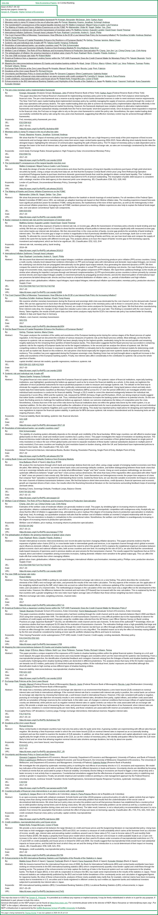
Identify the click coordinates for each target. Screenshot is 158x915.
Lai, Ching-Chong (122, 51)
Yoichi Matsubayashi (88, 611)
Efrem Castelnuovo (84, 74)
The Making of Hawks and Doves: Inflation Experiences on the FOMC (35, 27)
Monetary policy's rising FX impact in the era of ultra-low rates (31, 22)
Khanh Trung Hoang (14, 38)
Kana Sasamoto (143, 81)
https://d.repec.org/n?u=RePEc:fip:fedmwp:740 (39, 720)
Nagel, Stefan (95, 27)
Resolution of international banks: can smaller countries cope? (32, 45)
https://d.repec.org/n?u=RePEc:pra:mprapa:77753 (41, 532)
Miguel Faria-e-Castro (95, 25)
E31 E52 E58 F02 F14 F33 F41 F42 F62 (37, 286)
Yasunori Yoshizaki (126, 81)
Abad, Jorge (84, 63)
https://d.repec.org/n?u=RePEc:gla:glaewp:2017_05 (42, 752)
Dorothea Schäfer (127, 35)
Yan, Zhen (106, 27)
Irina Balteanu (83, 48)
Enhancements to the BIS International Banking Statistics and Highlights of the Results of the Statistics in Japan (53, 81)
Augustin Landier (96, 30)
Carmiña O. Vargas (95, 76)
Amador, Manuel (58, 68)
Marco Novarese (119, 903)
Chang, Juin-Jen (106, 51)
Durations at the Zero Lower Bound (20, 71)
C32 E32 (23, 782)
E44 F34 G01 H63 (27, 492)
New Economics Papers (46, 3)
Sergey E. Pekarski (9, 12)
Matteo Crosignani (77, 25)
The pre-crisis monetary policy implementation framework (30, 20)
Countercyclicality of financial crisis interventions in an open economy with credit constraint (44, 76)
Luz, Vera (122, 63)
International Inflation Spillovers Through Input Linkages (29, 32)
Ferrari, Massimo (69, 22)
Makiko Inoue (111, 81)
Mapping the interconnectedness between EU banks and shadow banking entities (40, 63)
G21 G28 (23, 419)
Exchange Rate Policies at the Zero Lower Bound (26, 68)
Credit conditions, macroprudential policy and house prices (30, 79)
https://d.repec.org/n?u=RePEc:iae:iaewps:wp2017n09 (43, 788)
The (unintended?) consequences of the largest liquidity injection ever (35, 25)
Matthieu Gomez (81, 30)
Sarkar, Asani (97, 20)
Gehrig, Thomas (94, 40)
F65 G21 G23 (25, 672)
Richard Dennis (46, 71)
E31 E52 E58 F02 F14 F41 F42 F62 (35, 565)
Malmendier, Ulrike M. (78, 27)
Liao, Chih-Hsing (138, 51)
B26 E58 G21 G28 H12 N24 (31, 364)
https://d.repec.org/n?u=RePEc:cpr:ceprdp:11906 (40, 292)
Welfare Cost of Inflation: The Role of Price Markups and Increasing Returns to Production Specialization (50, 51)
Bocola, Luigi (86, 68)
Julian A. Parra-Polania (115, 76)
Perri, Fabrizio (99, 68)
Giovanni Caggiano (66, 74)
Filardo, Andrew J (108, 53)
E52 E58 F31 (25, 154)
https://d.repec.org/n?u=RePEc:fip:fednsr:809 (39, 129)
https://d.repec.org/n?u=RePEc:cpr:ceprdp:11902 (40, 217)
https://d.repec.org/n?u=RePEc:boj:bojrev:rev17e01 (41, 891)
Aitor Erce (94, 48)
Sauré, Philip (95, 32)
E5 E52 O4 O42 (26, 526)
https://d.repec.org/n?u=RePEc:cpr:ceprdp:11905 (40, 571)
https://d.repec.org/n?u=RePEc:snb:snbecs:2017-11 (41, 605)
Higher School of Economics (31, 12)
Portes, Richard (90, 650)
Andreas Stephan (143, 35)
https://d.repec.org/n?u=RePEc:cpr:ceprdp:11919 (40, 678)
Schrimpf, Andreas (102, 22)
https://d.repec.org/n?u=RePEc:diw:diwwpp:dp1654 (41, 326)
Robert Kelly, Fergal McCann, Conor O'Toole (78, 79)
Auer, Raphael (63, 32)
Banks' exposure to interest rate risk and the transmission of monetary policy (38, 30)
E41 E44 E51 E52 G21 (29, 638)
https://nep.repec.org (59, 903)
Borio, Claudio (94, 53)
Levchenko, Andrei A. (79, 32)
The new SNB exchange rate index (20, 56)
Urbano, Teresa (19, 66)
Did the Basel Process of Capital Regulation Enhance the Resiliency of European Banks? (44, 40)
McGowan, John (83, 20)
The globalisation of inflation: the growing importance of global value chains (38, 53)
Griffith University (67, 908)
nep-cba (5, 3)
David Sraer (110, 30)
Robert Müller (45, 56)
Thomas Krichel (30, 913)
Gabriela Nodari (101, 74)
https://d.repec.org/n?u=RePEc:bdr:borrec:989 (39, 819)
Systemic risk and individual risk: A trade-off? (24, 43)
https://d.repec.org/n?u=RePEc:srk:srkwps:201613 (41, 250)
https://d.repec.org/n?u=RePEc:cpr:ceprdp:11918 (40, 160)
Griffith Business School (47, 908)
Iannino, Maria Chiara (111, 40)
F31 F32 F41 (25, 714)
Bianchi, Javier (73, 68)
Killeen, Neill (111, 63)
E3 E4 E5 (23, 745)
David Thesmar (123, 30)
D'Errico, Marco (97, 63)
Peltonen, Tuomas (135, 63)
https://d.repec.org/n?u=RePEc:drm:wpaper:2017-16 (42, 425)
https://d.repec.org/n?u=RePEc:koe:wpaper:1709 (40, 644)
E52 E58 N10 (25, 123)
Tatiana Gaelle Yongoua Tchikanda (62, 43)
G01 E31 (23, 320)
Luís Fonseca (112, 25)
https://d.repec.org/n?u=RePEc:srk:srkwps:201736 (41, 855)
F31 (21, 599)
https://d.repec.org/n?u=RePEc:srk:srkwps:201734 (41, 456)
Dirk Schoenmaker (71, 45)
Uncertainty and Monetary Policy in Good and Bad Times (29, 74)
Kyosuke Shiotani (12, 84)
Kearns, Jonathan (85, 22)
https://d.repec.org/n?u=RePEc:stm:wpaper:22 (39, 498)
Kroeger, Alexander (66, 20)
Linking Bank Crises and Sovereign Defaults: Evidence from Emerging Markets (39, 48)
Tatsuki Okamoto (137, 58)
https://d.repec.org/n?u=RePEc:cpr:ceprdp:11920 (40, 371)
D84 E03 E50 (25, 211)
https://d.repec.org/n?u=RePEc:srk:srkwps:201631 (41, 189)
